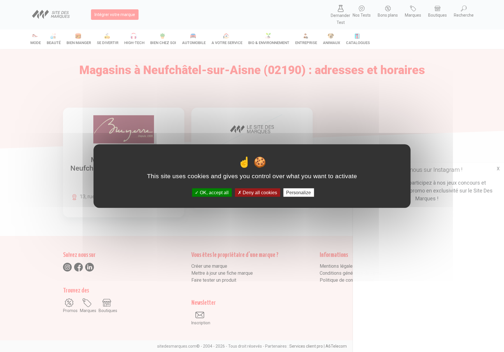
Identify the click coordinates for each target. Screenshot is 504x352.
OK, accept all (214, 192)
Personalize (298, 192)
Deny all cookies (259, 192)
